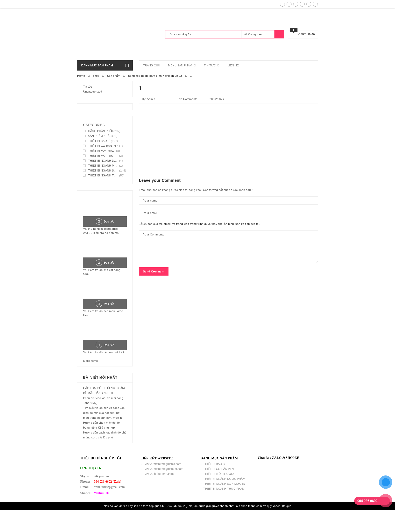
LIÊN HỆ (233, 65)
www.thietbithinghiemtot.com (164, 469)
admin (151, 99)
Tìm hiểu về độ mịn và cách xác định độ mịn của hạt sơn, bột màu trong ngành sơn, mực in (103, 412)
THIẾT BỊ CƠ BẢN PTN (103, 145)
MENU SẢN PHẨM (180, 65)
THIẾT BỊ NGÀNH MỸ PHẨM (103, 165)
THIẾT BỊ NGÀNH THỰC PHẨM (103, 175)
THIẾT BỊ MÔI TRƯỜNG (103, 155)
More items (90, 360)
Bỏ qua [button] (286, 506)
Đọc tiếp (109, 221)
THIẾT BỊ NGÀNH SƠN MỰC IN (103, 170)
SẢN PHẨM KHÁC (100, 136)
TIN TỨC (210, 65)
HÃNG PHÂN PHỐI (100, 131)
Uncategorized (92, 91)
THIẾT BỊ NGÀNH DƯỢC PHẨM (103, 160)
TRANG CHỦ (151, 65)
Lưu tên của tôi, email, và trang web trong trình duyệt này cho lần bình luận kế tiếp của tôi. (201, 223)
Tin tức (87, 86)
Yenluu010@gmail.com (109, 487)
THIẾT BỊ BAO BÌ (99, 141)
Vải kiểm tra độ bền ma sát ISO (103, 352)
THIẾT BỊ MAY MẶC (101, 150)
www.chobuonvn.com (159, 473)
